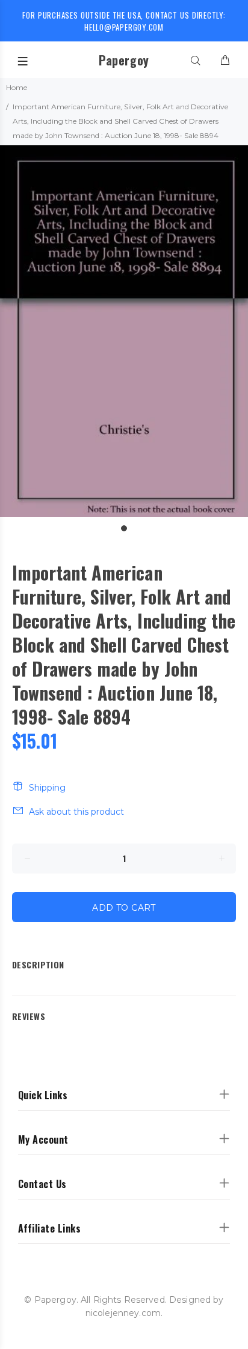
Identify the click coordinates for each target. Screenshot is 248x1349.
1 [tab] (124, 528)
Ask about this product (76, 811)
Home (16, 87)
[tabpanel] (124, 331)
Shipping (47, 787)
